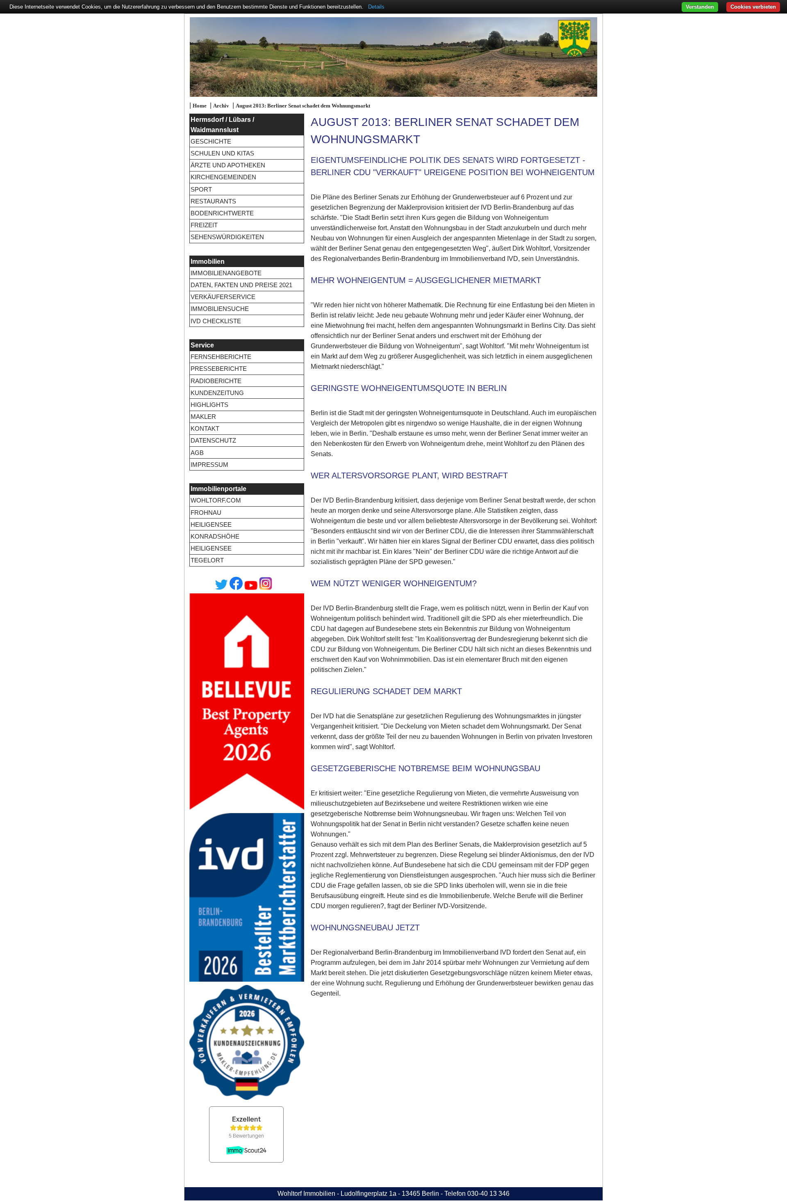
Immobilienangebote (226, 273)
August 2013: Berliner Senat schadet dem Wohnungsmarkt (303, 106)
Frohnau (206, 512)
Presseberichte (219, 368)
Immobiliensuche (220, 308)
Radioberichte (216, 381)
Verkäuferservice (223, 296)
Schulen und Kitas (222, 153)
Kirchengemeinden (223, 177)
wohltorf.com (216, 500)
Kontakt (205, 428)
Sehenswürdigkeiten (227, 237)
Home (200, 106)
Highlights (209, 404)
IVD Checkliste (216, 321)
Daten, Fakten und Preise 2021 (241, 285)
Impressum (209, 464)
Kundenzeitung (217, 392)
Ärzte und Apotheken (228, 165)
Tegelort (207, 560)
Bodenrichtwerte (222, 213)
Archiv (221, 106)
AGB (197, 452)
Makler (203, 416)
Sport (201, 189)
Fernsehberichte (221, 356)
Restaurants (213, 201)
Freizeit (204, 225)
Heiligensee (211, 524)
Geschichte (211, 141)
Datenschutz (213, 440)
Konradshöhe (215, 536)
